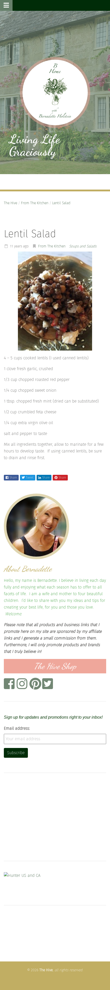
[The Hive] (55, 92)
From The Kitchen (34, 203)
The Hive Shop (55, 666)
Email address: (17, 728)
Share (13, 477)
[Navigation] (6, 5)
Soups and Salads (82, 246)
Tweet (30, 477)
